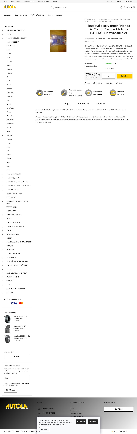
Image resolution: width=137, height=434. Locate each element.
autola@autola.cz (47, 409)
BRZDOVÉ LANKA (12, 178)
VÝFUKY (9, 285)
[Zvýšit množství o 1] (113, 76)
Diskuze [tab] (100, 103)
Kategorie (9, 26)
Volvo (8, 166)
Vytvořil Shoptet (119, 431)
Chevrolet (9, 93)
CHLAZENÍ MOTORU (13, 223)
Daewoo (9, 69)
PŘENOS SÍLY (11, 258)
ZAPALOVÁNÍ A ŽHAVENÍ (15, 289)
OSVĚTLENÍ (10, 250)
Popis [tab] (67, 103)
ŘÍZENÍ (8, 269)
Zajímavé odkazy (29, 1)
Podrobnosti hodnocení (114, 39)
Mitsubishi (10, 120)
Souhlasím (92, 422)
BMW (8, 58)
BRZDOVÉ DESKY (12, 42)
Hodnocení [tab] (83, 103)
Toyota (8, 162)
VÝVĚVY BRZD (11, 207)
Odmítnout (81, 422)
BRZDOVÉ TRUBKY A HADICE (16, 182)
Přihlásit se (10, 390)
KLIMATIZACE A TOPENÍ (15, 226)
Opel (8, 131)
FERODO (93, 41)
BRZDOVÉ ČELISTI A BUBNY (16, 38)
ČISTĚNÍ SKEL (11, 211)
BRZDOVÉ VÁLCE (12, 190)
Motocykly (9, 124)
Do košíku (124, 76)
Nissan (8, 128)
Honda (8, 85)
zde (63, 425)
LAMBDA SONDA (12, 234)
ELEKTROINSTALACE (14, 215)
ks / (118, 409)
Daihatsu (9, 73)
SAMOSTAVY (11, 197)
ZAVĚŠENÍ (10, 293)
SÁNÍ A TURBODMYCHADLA (16, 273)
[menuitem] (7, 15)
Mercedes (9, 116)
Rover (8, 143)
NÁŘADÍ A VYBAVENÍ (14, 194)
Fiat (7, 77)
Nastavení (44, 429)
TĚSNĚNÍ (9, 281)
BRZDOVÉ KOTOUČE (13, 174)
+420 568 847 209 (48, 413)
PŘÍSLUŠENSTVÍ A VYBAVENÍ (17, 261)
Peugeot (9, 135)
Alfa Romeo (10, 46)
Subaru (8, 151)
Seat (8, 147)
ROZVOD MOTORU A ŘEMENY (17, 265)
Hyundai (9, 89)
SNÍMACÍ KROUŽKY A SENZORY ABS (17, 202)
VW (7, 170)
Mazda (8, 112)
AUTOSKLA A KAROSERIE (15, 30)
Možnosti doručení (91, 66)
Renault (9, 139)
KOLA (8, 230)
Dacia (8, 65)
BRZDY (8, 34)
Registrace (129, 1)
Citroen (9, 61)
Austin (8, 54)
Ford (8, 81)
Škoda (8, 159)
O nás (5, 1)
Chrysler (9, 96)
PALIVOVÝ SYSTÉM (13, 254)
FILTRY (8, 219)
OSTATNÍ (9, 246)
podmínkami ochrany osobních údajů (16, 384)
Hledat (16, 356)
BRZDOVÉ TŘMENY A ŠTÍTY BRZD (18, 186)
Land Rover (10, 108)
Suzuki (8, 155)
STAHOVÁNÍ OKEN (13, 277)
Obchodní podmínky (43, 1)
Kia (7, 100)
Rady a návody (15, 1)
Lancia (8, 104)
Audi (8, 50)
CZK (108, 1)
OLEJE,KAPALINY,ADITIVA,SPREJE (18, 242)
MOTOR (9, 238)
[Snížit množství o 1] (103, 76)
